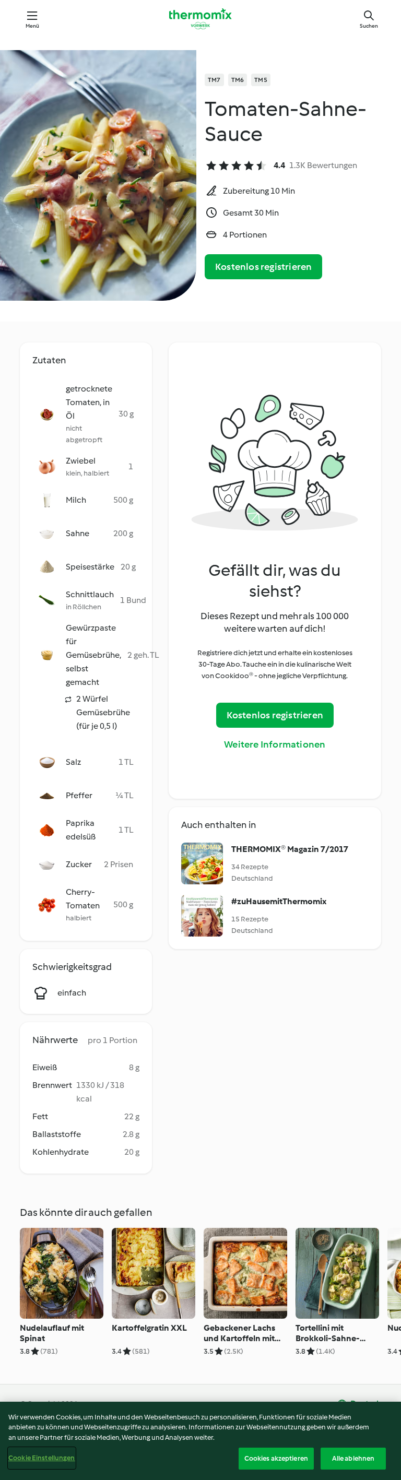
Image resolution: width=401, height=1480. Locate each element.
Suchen (369, 25)
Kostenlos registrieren (263, 267)
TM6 (237, 80)
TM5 (260, 80)
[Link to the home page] (200, 18)
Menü (33, 25)
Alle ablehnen (353, 1458)
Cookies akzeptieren (276, 1458)
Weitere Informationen (274, 744)
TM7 (214, 80)
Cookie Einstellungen (41, 1458)
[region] (200, 1441)
